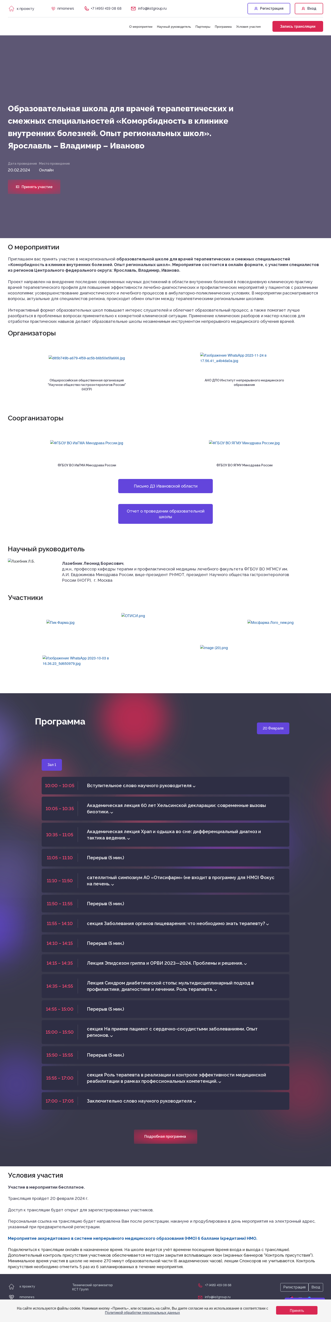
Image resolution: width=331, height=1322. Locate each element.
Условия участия (248, 26)
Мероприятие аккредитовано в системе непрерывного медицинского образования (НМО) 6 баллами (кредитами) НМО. (132, 1238)
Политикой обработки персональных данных (142, 1312)
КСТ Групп (80, 1289)
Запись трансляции (297, 26)
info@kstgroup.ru (152, 8)
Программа (223, 26)
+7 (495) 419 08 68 (106, 8)
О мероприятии (140, 26)
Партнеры (202, 26)
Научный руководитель (174, 26)
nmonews (65, 8)
